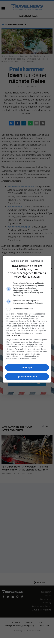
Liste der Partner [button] (13, 335)
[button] (27, 309)
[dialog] (27, 319)
